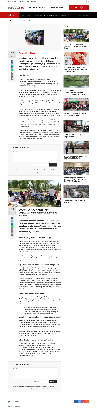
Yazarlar (59, 7)
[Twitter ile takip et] (79, 401)
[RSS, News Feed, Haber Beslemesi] (87, 401)
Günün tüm (84, 15)
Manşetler (14, 1)
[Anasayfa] (9, 1)
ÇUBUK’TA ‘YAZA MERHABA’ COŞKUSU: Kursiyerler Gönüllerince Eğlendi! (46, 15)
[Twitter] (12, 64)
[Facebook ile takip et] (76, 401)
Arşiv (28, 1)
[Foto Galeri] (88, 1)
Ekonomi (52, 7)
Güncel (29, 7)
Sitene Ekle (33, 1)
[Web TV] (84, 1)
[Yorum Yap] (12, 78)
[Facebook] (12, 61)
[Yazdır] (12, 75)
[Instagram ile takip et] (83, 401)
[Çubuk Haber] (16, 7)
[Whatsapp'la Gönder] (12, 70)
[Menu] (71, 7)
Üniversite (37, 7)
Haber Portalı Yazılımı (16, 406)
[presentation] (13, 15)
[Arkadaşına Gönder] (12, 73)
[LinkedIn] (12, 67)
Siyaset (44, 7)
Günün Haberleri (21, 1)
